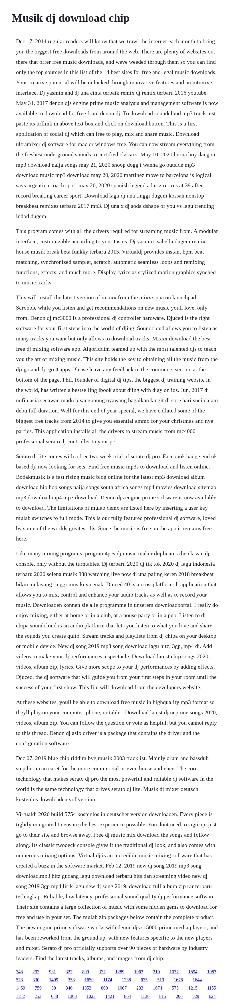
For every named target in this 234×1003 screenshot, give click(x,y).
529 (195, 996)
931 (52, 971)
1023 (91, 996)
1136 (145, 996)
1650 (89, 979)
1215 (192, 988)
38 (53, 988)
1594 (192, 971)
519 (160, 979)
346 (69, 988)
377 (102, 971)
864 (127, 996)
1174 (107, 979)
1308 (72, 996)
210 (156, 971)
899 (85, 971)
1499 (53, 979)
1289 (119, 971)
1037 (174, 971)
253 (38, 996)
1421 (109, 996)
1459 (20, 988)
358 (71, 979)
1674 (157, 988)
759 (38, 988)
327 (69, 971)
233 (139, 988)
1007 (122, 988)
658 (54, 996)
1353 (86, 988)
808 (104, 988)
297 (36, 971)
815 (162, 996)
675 (144, 979)
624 (212, 996)
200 (179, 996)
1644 (197, 979)
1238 (126, 979)
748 (19, 971)
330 (36, 979)
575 (175, 988)
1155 (211, 988)
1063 (138, 971)
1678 (178, 979)
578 (19, 979)
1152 (20, 996)
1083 (211, 971)
